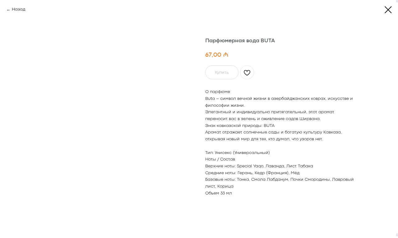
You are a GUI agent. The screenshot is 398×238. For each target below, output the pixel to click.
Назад (18, 9)
